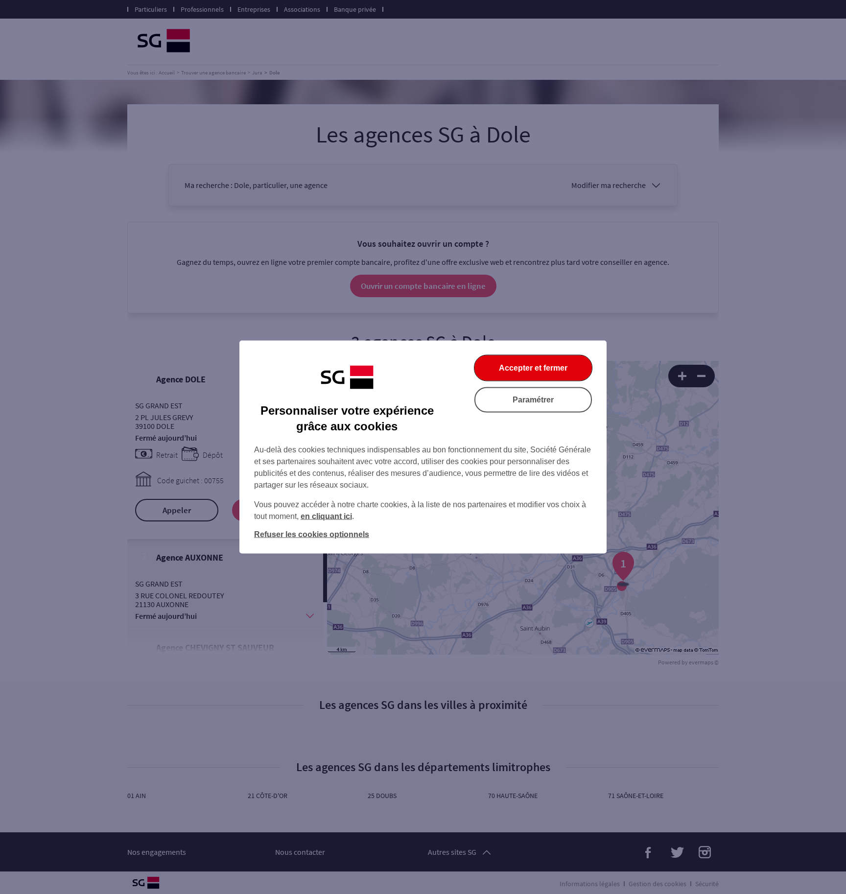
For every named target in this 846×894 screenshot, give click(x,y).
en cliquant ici (326, 516)
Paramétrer (533, 400)
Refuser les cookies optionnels (311, 534)
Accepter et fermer (533, 368)
